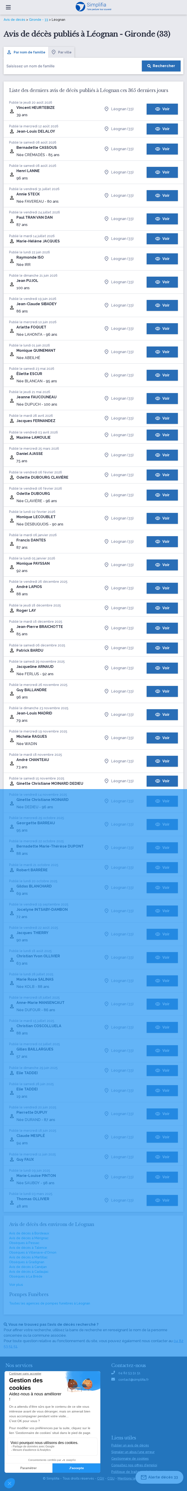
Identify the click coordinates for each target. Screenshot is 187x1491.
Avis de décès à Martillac (28, 1257)
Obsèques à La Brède (25, 1276)
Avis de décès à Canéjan (28, 1267)
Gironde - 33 (38, 19)
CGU (110, 1478)
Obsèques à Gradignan (26, 1262)
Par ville (65, 52)
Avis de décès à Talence (28, 1248)
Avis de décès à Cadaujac (29, 1271)
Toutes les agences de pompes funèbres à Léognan (49, 1303)
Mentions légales (131, 1478)
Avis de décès (14, 19)
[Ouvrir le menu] (8, 7)
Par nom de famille (29, 52)
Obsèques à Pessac (24, 1243)
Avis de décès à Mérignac (29, 1238)
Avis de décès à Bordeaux (29, 1233)
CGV (100, 1478)
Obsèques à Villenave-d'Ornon (32, 1252)
